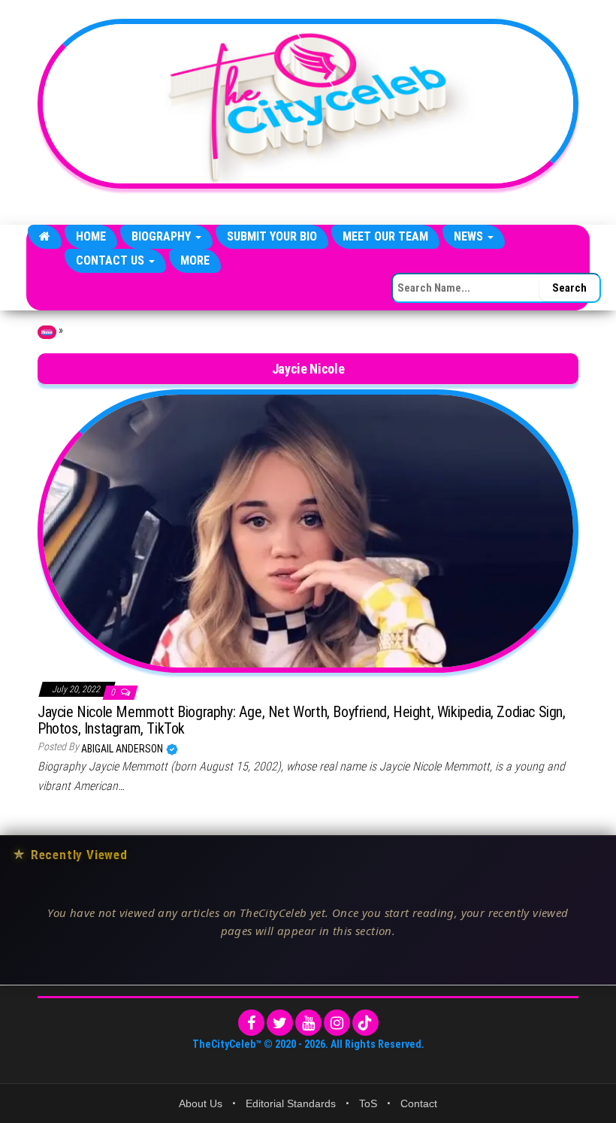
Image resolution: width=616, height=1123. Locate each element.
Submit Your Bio (272, 236)
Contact (418, 1103)
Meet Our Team (385, 236)
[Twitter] (280, 1022)
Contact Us (111, 260)
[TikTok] (365, 1022)
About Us (200, 1103)
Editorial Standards (291, 1103)
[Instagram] (337, 1022)
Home (91, 236)
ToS (368, 1103)
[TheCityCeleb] (45, 237)
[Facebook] (251, 1022)
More (195, 260)
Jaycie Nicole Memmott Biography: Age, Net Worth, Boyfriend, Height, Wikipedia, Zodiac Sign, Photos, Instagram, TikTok (302, 720)
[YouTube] (308, 1022)
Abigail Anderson (123, 749)
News (470, 236)
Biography (162, 236)
